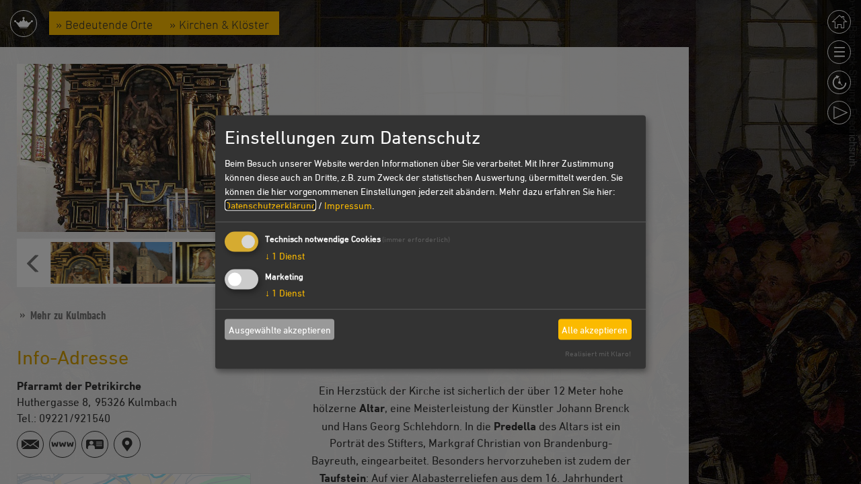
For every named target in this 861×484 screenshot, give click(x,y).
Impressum (348, 205)
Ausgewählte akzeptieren (280, 329)
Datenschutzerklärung (270, 205)
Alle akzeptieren (595, 329)
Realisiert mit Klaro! (598, 353)
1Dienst (285, 255)
